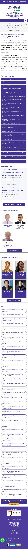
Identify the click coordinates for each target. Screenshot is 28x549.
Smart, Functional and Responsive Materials (13, 96)
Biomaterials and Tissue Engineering (11, 85)
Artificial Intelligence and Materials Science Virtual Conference (12, 361)
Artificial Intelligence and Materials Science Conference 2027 (12, 324)
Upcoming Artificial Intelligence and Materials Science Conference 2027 (13, 388)
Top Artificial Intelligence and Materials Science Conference (13, 490)
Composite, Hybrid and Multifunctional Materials (12, 112)
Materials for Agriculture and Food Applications (11, 120)
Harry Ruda (7, 273)
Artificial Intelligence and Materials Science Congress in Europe (12, 458)
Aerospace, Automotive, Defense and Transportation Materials (12, 126)
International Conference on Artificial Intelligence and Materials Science (11, 412)
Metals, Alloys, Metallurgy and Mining (12, 123)
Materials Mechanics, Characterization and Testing (13, 116)
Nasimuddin (20, 225)
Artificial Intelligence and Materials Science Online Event (12, 370)
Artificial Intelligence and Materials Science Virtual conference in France (12, 485)
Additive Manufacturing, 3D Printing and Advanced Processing (12, 130)
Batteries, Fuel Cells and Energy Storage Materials (13, 157)
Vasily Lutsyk (7, 243)
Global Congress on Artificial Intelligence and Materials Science (13, 416)
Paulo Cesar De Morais (8, 225)
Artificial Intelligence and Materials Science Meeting (12, 430)
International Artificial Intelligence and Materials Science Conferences (13, 393)
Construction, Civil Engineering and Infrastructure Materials (11, 161)
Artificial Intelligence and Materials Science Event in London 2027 (12, 472)
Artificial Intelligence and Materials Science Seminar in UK (12, 467)
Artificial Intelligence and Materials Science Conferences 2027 (12, 319)
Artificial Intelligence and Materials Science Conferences (12, 310)
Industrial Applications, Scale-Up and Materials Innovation (11, 138)
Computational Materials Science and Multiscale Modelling (12, 93)
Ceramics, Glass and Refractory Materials (13, 150)
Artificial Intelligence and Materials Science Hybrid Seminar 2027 (12, 407)
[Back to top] (24, 544)
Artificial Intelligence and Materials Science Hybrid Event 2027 (12, 375)
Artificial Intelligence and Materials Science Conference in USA (12, 453)
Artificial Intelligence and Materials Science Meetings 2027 (12, 351)
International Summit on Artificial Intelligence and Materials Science (13, 421)
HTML (11, 180)
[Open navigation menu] (25, 20)
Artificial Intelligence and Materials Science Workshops (12, 356)
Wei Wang (7, 291)
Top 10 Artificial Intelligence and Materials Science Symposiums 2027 (12, 495)
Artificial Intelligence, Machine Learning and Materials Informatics (13, 134)
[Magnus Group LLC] (14, 513)
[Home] (14, 524)
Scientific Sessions (16, 27)
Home (8, 27)
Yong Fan (20, 291)
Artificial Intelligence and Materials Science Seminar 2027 (12, 425)
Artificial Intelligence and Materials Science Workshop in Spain (12, 476)
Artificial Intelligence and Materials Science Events (12, 328)
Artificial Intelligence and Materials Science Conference (12, 315)
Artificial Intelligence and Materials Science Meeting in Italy (12, 462)
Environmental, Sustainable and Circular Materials (12, 100)
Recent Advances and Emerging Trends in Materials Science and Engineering (13, 146)
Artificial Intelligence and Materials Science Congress (12, 333)
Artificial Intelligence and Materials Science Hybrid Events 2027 (12, 338)
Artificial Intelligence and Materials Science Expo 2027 (14, 384)
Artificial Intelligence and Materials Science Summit (12, 379)
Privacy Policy (10, 540)
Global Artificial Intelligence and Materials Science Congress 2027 (12, 398)
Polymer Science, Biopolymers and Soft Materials (12, 104)
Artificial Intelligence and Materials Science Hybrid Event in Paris (12, 481)
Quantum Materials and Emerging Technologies (11, 108)
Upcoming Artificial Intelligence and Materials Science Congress (13, 439)
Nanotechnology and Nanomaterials (11, 79)
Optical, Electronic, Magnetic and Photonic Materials (13, 82)
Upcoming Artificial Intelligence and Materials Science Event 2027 (13, 444)
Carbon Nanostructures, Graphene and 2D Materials (13, 153)
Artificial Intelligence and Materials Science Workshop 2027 (12, 435)
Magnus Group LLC (15, 538)
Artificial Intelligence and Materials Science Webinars (12, 342)
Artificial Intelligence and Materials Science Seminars (12, 347)
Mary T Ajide (20, 273)
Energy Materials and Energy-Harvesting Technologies (12, 89)
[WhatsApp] (2, 540)
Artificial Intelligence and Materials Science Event (12, 448)
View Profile (6, 180)
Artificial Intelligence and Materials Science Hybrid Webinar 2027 (12, 402)
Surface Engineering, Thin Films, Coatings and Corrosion (13, 142)
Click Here (14, 504)
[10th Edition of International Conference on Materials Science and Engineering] (14, 8)
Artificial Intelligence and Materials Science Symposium (12, 365)
